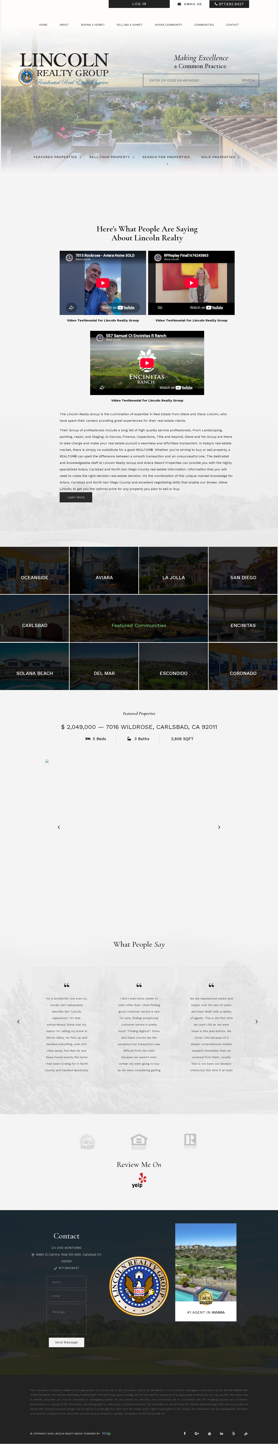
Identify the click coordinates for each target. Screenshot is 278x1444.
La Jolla (173, 577)
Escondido (174, 673)
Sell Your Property (110, 157)
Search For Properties (166, 157)
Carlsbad (34, 625)
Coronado (243, 673)
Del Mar (104, 673)
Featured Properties (55, 157)
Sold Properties (218, 157)
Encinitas (243, 625)
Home (43, 24)
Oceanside (34, 577)
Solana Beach (34, 673)
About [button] (64, 24)
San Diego (243, 577)
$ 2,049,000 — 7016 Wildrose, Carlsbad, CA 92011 (139, 726)
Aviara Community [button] (168, 24)
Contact (232, 24)
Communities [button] (204, 24)
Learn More (76, 497)
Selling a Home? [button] (129, 24)
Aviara (104, 577)
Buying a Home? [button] (93, 24)
